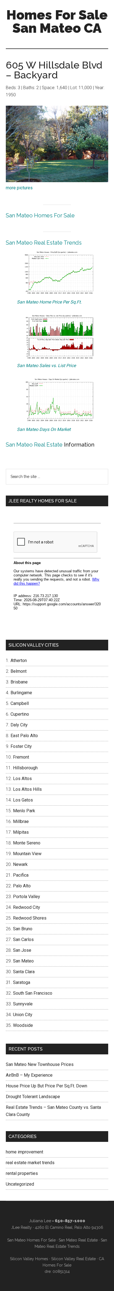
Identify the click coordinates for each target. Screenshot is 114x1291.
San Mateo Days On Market (44, 429)
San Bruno (22, 928)
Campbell (20, 703)
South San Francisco (32, 993)
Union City (22, 1014)
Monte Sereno (26, 843)
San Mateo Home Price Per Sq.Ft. (49, 302)
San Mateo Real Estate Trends (44, 242)
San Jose (22, 950)
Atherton (19, 660)
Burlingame (21, 692)
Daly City (19, 724)
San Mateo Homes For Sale (40, 215)
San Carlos (23, 939)
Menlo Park (24, 810)
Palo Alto (22, 885)
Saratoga (21, 982)
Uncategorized (20, 1184)
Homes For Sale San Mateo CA (57, 21)
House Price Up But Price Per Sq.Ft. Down (46, 1085)
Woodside (23, 1025)
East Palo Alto (24, 735)
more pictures (19, 187)
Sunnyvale (23, 1003)
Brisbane (19, 682)
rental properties (22, 1173)
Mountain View (27, 853)
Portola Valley (26, 896)
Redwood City (26, 907)
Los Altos (22, 778)
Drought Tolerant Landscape (33, 1096)
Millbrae (21, 821)
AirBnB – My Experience (29, 1075)
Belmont (19, 671)
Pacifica (20, 875)
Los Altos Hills (27, 789)
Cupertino (20, 714)
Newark (20, 864)
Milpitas (21, 832)
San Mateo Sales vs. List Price (46, 365)
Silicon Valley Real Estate (73, 1259)
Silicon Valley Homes (29, 1259)
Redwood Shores (29, 918)
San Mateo (23, 961)
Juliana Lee (40, 1220)
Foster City (21, 746)
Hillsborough (25, 767)
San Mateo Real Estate (34, 444)
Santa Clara (24, 971)
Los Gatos (23, 800)
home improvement (24, 1152)
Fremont (21, 757)
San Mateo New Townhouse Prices (40, 1064)
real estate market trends (30, 1162)
